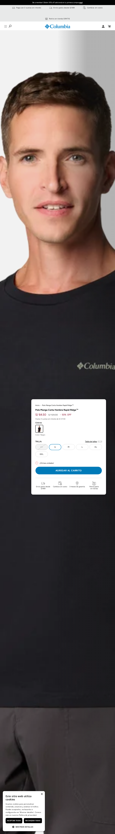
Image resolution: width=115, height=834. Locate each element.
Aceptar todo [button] (14, 820)
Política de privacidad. (28, 815)
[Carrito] (109, 26)
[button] (24, 826)
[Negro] (39, 429)
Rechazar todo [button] (32, 820)
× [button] (42, 794)
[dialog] (24, 811)
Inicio (37, 405)
